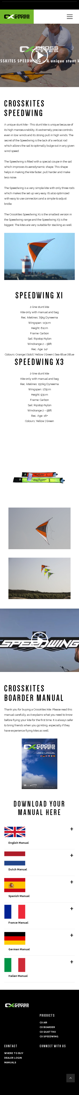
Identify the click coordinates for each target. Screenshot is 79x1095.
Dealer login (13, 1058)
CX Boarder (47, 1027)
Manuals (10, 1062)
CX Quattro (48, 1032)
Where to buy (13, 1053)
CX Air (43, 1022)
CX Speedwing (49, 1036)
